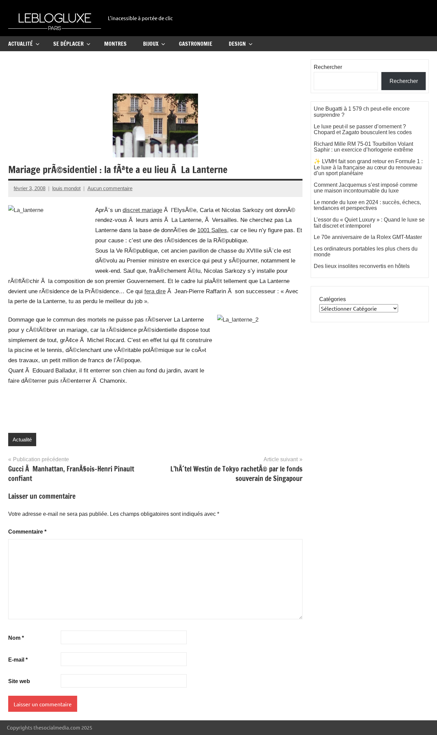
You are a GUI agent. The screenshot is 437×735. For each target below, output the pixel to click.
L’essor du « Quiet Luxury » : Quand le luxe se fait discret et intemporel (369, 223)
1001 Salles (212, 230)
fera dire (155, 291)
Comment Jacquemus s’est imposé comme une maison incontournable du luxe (366, 188)
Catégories (332, 299)
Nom (16, 638)
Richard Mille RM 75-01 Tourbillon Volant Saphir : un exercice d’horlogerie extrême (363, 147)
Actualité (20, 43)
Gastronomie (195, 43)
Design (237, 43)
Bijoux (150, 43)
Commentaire (27, 532)
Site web (19, 681)
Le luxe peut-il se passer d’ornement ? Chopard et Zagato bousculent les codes (363, 130)
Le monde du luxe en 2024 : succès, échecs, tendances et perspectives (367, 205)
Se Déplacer (68, 43)
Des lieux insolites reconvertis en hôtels (362, 266)
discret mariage (142, 210)
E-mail (18, 660)
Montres (115, 43)
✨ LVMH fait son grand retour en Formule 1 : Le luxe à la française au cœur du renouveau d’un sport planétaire (368, 167)
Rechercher (328, 67)
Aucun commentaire (109, 188)
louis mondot (66, 188)
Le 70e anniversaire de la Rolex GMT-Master (368, 237)
